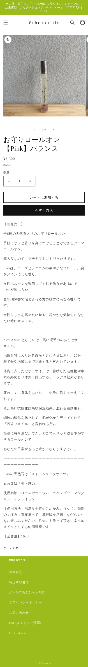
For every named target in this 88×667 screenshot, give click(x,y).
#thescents (47, 663)
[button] (6, 23)
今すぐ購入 (44, 210)
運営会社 (15, 572)
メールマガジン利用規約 (27, 592)
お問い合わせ (19, 612)
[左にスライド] (34, 130)
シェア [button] (14, 548)
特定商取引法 (19, 582)
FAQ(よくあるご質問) (25, 623)
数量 (6, 172)
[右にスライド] (54, 130)
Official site (17, 633)
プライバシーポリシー (25, 602)
